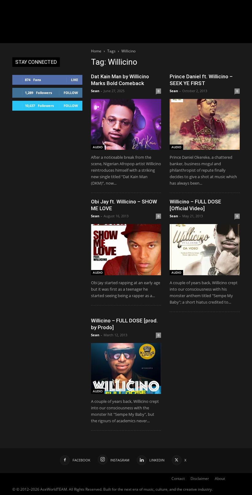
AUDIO (98, 147)
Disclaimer (200, 478)
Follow (71, 92)
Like (74, 79)
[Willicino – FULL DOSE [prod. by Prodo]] (126, 368)
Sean (95, 90)
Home (96, 51)
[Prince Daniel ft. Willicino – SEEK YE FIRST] (205, 124)
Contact (178, 478)
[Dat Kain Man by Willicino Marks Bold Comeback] (126, 124)
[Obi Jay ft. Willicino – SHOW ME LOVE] (126, 249)
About (220, 478)
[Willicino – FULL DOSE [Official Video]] (205, 249)
